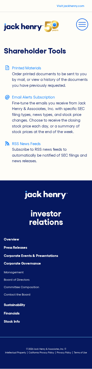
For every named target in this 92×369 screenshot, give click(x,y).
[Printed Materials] (7, 67)
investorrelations (46, 218)
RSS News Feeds (26, 144)
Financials (11, 313)
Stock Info (12, 321)
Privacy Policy (64, 352)
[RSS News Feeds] (7, 143)
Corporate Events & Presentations (31, 256)
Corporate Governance (22, 263)
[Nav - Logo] (31, 26)
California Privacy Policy (41, 352)
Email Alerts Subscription (33, 97)
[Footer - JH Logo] (46, 194)
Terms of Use (80, 352)
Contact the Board (17, 294)
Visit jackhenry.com (70, 5)
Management (14, 272)
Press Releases (15, 247)
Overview (11, 239)
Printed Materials (26, 68)
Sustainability (14, 305)
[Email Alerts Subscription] (7, 97)
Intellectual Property (15, 352)
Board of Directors (17, 279)
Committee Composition (21, 287)
